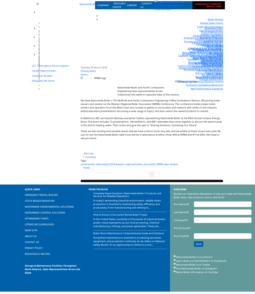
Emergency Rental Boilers (41, 195)
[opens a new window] (193, 256)
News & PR (31, 230)
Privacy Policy (34, 248)
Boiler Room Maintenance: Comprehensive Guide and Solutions (128, 233)
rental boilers (88, 164)
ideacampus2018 (105, 164)
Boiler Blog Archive (37, 254)
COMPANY (103, 5)
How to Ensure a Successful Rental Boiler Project (120, 214)
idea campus (171, 164)
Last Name (181, 212)
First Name (181, 204)
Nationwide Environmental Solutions (49, 206)
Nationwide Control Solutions (45, 212)
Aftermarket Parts (36, 218)
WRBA (160, 164)
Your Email (181, 236)
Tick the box (182, 228)
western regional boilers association (136, 164)
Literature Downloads (39, 224)
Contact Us (32, 242)
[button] (171, 5)
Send (198, 244)
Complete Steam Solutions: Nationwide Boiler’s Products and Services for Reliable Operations (127, 195)
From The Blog (98, 189)
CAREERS (132, 5)
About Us (30, 236)
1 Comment (89, 157)
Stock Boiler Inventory (40, 200)
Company (180, 220)
